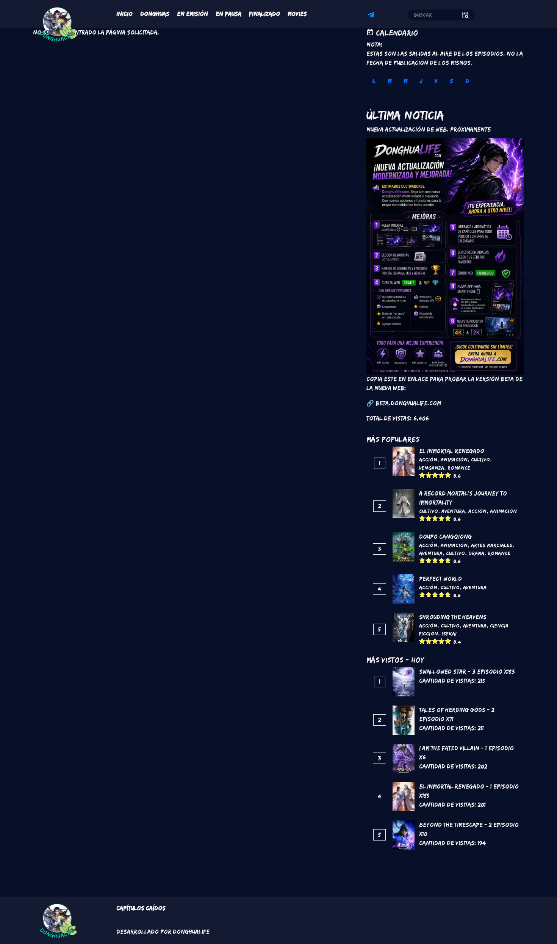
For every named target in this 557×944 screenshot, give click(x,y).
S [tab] (451, 81)
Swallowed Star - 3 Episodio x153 (467, 671)
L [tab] (374, 81)
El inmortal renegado (451, 451)
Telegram (372, 16)
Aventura (453, 511)
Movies (297, 14)
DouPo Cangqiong (445, 536)
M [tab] (389, 81)
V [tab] (436, 81)
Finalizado (264, 14)
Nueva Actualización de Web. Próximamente (428, 129)
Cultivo (480, 459)
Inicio (124, 14)
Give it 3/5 (435, 475)
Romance (458, 468)
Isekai (449, 633)
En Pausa (228, 14)
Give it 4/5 (441, 475)
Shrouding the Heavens (453, 617)
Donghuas (154, 14)
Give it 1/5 (422, 475)
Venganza (431, 468)
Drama (476, 553)
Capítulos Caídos (141, 908)
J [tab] (420, 81)
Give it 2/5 (429, 475)
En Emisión (192, 14)
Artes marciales (491, 545)
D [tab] (467, 81)
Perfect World (440, 578)
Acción (428, 459)
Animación (454, 459)
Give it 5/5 (448, 475)
